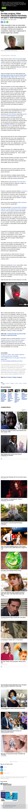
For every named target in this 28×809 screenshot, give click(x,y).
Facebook (19, 377)
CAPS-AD (9, 125)
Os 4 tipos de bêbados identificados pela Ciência (11, 361)
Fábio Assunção (16, 58)
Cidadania (12, 383)
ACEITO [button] (3, 8)
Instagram (9, 377)
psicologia (25, 383)
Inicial (3, 805)
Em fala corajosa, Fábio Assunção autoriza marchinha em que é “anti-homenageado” (14, 16)
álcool (14, 68)
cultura (6, 139)
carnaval (14, 265)
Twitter (14, 377)
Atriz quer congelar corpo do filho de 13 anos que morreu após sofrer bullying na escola (10, 397)
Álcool (3, 383)
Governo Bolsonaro (12, 114)
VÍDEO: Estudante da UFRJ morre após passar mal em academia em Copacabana (24, 396)
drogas (15, 88)
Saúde (2, 11)
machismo (24, 191)
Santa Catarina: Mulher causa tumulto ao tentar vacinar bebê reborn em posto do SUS (17, 398)
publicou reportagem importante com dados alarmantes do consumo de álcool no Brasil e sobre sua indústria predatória (14, 209)
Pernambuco (22, 76)
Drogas (20, 383)
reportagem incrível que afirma (18, 181)
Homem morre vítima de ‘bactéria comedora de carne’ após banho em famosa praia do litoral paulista (3, 397)
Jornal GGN (13, 55)
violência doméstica (22, 202)
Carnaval (7, 383)
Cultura (16, 383)
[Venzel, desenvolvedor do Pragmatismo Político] (4, 783)
